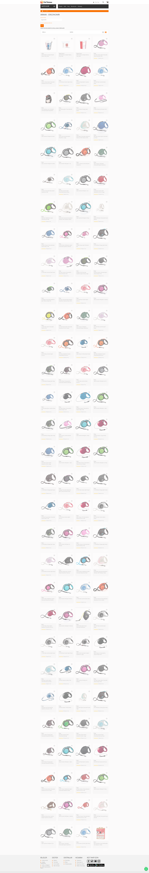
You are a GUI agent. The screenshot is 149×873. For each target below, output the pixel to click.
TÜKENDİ (53, 61)
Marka (71, 32)
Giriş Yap (97, 2)
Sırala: (44, 32)
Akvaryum (73, 6)
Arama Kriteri (43, 17)
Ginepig (80, 6)
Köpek (60, 6)
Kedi (65, 6)
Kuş (68, 6)
